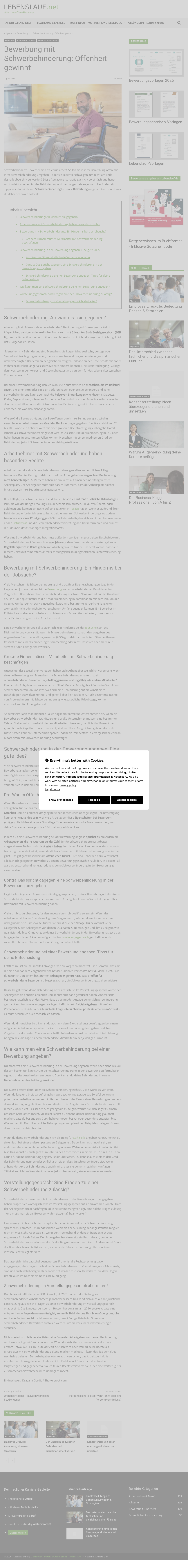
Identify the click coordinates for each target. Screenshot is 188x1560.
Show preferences (61, 799)
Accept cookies (127, 799)
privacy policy (67, 785)
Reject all (94, 799)
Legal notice (52, 789)
